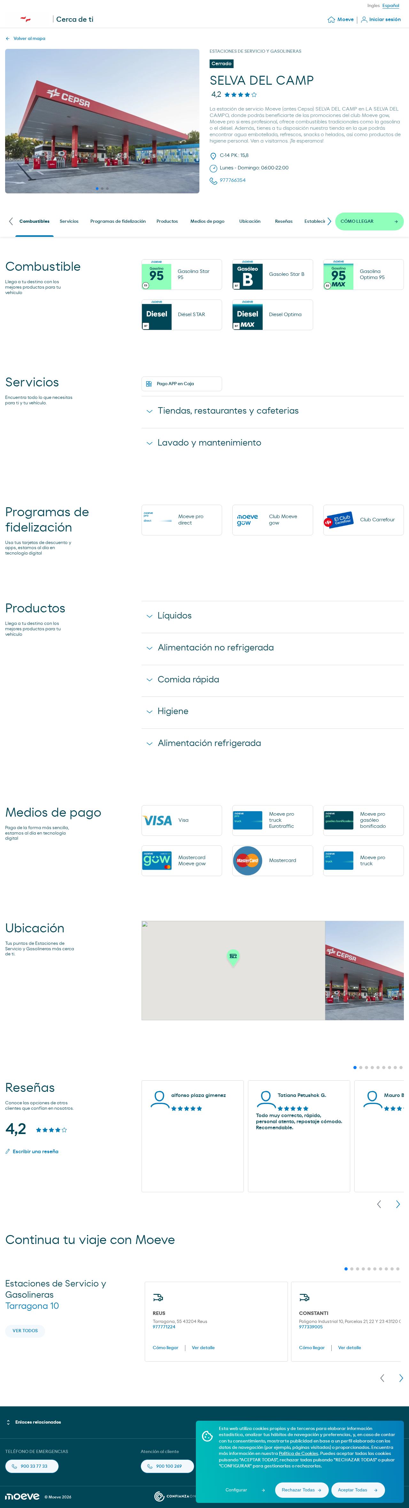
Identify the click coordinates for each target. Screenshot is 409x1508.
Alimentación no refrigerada (216, 647)
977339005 (311, 1327)
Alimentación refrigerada (209, 743)
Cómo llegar (166, 1348)
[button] (233, 959)
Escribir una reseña (35, 1151)
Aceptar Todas (352, 1489)
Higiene (173, 711)
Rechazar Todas (298, 1489)
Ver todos (25, 1331)
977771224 (164, 1327)
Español (390, 6)
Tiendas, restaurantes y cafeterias (228, 411)
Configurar (236, 1489)
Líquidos (175, 615)
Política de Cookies (298, 1453)
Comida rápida (188, 679)
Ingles (373, 6)
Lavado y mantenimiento (209, 443)
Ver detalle (203, 1348)
